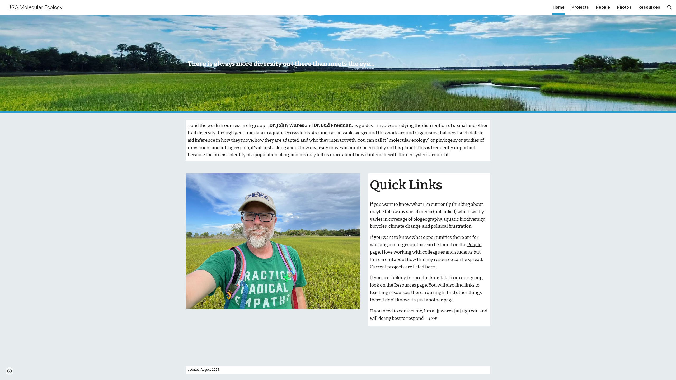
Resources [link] (649, 7)
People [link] (603, 7)
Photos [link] (624, 7)
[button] (669, 7)
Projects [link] (580, 7)
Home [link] (559, 7)
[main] (286, 64)
